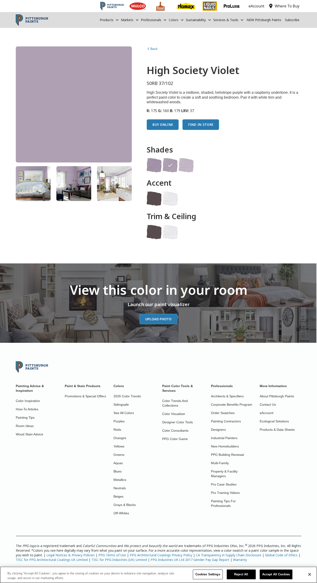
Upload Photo (158, 319)
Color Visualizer (173, 414)
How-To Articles (27, 409)
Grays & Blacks (124, 505)
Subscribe (292, 20)
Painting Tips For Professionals (223, 503)
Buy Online (162, 124)
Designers (218, 429)
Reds (117, 429)
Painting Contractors (226, 421)
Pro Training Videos (225, 493)
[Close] (309, 574)
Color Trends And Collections (175, 403)
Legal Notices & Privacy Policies (70, 555)
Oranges (119, 438)
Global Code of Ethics (281, 555)
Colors (173, 20)
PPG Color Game (175, 439)
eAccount (266, 413)
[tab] (33, 183)
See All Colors (123, 413)
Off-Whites (121, 513)
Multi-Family (220, 463)
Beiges (118, 496)
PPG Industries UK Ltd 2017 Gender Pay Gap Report (190, 559)
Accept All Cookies (276, 574)
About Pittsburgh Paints (277, 396)
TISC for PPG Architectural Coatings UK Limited (52, 559)
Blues (117, 471)
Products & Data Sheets (277, 429)
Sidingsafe (121, 404)
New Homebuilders (225, 446)
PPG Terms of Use (112, 555)
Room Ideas (25, 426)
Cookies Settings (207, 574)
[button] (109, 20)
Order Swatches (223, 413)
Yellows (118, 446)
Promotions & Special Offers (85, 396)
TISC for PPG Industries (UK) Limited (119, 559)
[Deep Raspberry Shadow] (154, 198)
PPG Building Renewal (227, 455)
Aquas (118, 463)
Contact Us (268, 404)
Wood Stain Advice (29, 434)
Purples (119, 421)
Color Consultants (175, 430)
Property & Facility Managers (224, 474)
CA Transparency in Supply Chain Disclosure (228, 555)
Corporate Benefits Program (231, 404)
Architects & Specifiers (227, 396)
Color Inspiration (28, 401)
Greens (118, 455)
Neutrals (119, 488)
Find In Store (200, 124)
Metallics (119, 480)
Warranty (240, 559)
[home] (32, 20)
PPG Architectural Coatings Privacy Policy (161, 555)
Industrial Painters (224, 438)
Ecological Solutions (274, 421)
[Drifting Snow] (170, 198)
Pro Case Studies (223, 484)
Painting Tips (25, 417)
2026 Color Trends (127, 396)
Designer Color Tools (177, 422)
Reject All (241, 574)
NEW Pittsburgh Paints (264, 20)
